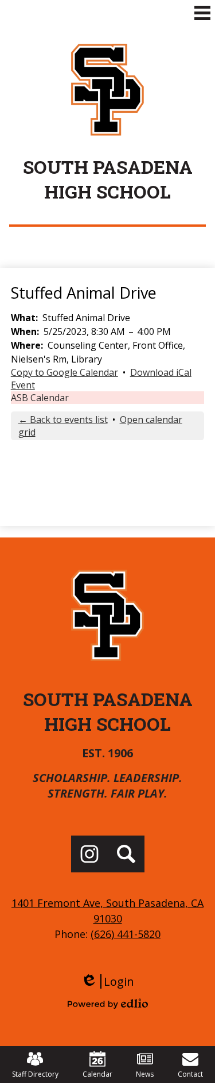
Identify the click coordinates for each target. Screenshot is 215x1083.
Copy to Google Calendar (64, 372)
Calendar (97, 1074)
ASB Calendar (40, 397)
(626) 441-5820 (126, 934)
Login (107, 981)
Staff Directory (35, 1074)
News (145, 1074)
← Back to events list (63, 419)
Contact (190, 1074)
